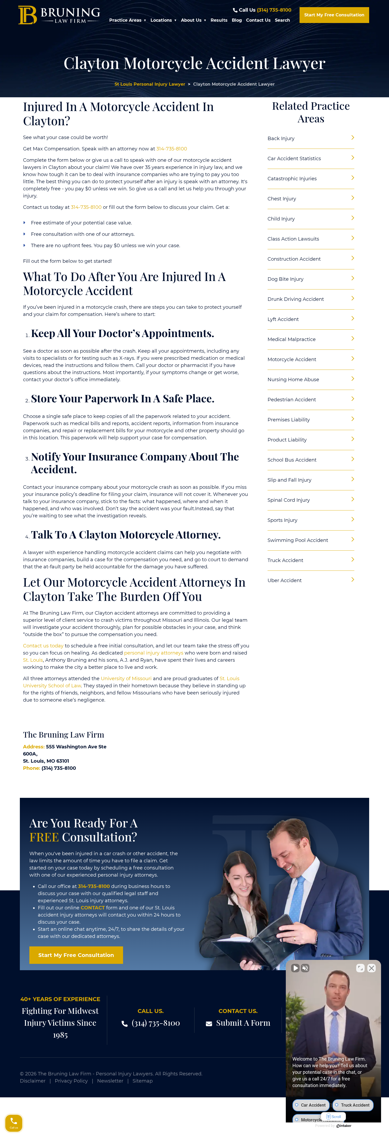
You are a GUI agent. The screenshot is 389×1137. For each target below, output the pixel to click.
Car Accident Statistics (294, 159)
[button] (146, 20)
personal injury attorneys (153, 653)
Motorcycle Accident (292, 359)
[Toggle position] (360, 968)
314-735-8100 (171, 149)
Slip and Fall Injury (289, 480)
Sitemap (143, 1081)
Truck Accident (285, 560)
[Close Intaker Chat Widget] (371, 968)
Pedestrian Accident (292, 400)
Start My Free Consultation (334, 14)
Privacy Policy (71, 1081)
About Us (191, 20)
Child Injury (281, 219)
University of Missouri (126, 679)
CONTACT (93, 908)
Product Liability (287, 440)
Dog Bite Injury (286, 279)
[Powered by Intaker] (344, 1125)
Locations (161, 20)
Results (219, 20)
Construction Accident (294, 259)
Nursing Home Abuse (293, 380)
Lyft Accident (283, 319)
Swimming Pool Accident (298, 540)
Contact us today (43, 646)
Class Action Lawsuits (293, 239)
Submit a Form (243, 1022)
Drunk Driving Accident (296, 299)
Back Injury (281, 138)
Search (282, 20)
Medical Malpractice (292, 339)
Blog (237, 20)
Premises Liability (289, 420)
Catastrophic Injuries (292, 179)
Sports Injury (282, 520)
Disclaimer (33, 1081)
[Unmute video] (295, 968)
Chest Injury (282, 199)
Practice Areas (125, 20)
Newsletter (110, 1081)
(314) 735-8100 (274, 10)
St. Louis (33, 660)
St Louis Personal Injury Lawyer (150, 84)
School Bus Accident (292, 460)
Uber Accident (285, 580)
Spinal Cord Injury (289, 500)
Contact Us (258, 20)
